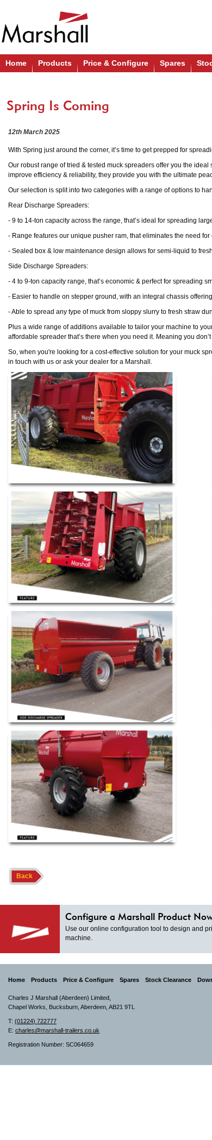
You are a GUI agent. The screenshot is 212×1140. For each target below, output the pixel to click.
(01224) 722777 (36, 1021)
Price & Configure (115, 63)
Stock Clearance (168, 980)
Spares (172, 63)
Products (55, 63)
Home (16, 63)
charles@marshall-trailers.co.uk (57, 1030)
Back (24, 876)
